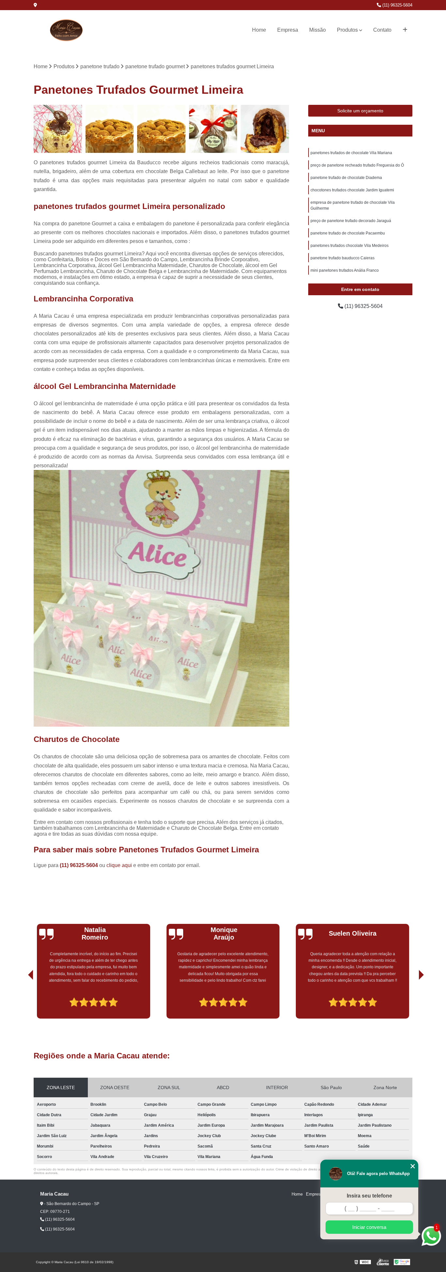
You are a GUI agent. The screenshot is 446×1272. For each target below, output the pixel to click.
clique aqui (119, 865)
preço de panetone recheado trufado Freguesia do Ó (357, 165)
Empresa (287, 30)
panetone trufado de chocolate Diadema (346, 177)
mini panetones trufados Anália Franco (345, 270)
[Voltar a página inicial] (66, 30)
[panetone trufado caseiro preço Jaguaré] (161, 129)
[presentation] (21, 1000)
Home (259, 30)
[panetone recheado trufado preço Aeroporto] (110, 129)
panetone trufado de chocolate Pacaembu (348, 233)
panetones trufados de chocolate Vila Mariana (351, 153)
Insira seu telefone (369, 1196)
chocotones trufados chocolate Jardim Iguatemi (352, 190)
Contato (382, 30)
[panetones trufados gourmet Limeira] (265, 129)
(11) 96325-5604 (396, 5)
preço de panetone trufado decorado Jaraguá (351, 220)
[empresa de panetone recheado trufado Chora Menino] (58, 129)
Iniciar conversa (369, 1227)
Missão (317, 30)
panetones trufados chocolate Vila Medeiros (350, 245)
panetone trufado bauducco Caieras (342, 258)
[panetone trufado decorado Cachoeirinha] (213, 129)
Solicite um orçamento (360, 110)
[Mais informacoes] (405, 30)
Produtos (347, 30)
